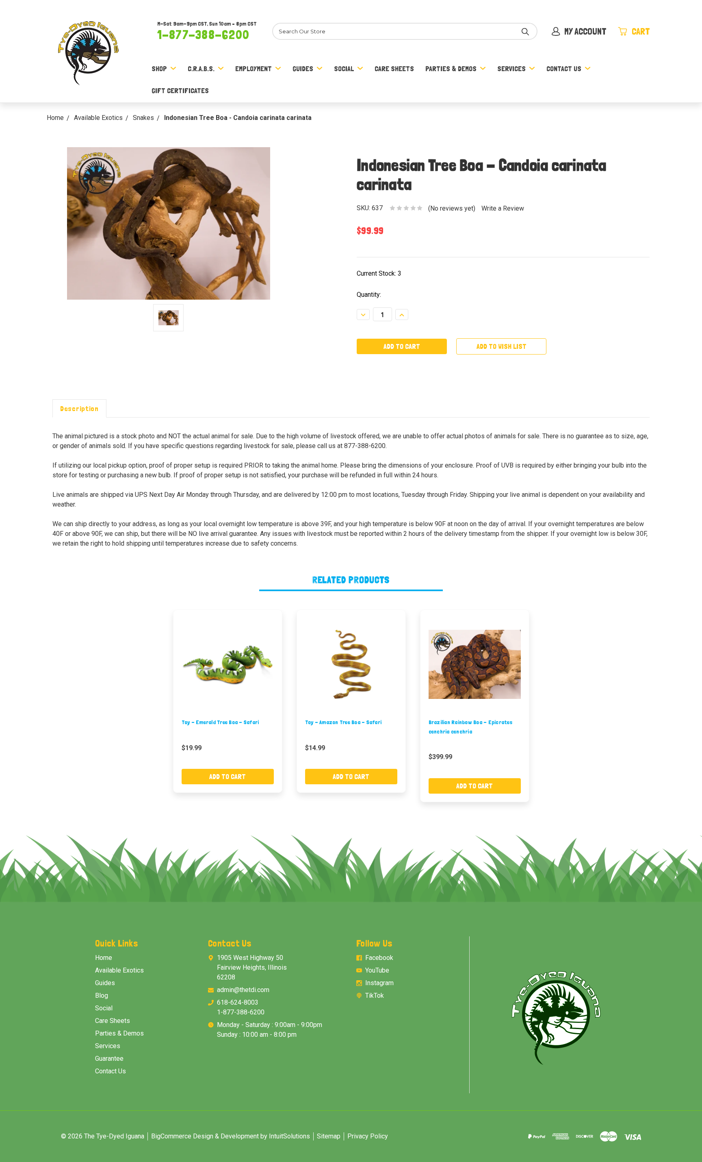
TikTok (374, 995)
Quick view (227, 664)
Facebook (379, 958)
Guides (302, 68)
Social (344, 68)
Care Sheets (394, 68)
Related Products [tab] (351, 579)
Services (511, 68)
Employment (253, 68)
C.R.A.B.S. (201, 68)
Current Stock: (379, 273)
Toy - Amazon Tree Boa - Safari (343, 722)
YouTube (377, 970)
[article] (227, 701)
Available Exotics (119, 970)
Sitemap (328, 1136)
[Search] (525, 31)
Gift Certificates (180, 90)
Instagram (379, 983)
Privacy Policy (367, 1136)
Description (79, 408)
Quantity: (369, 294)
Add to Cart (227, 776)
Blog (101, 995)
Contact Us (563, 68)
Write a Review (502, 208)
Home (103, 958)
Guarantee (109, 1058)
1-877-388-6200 (203, 34)
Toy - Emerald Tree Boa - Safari (220, 722)
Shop (159, 68)
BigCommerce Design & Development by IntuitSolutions (230, 1136)
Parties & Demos (451, 68)
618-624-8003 (237, 1002)
